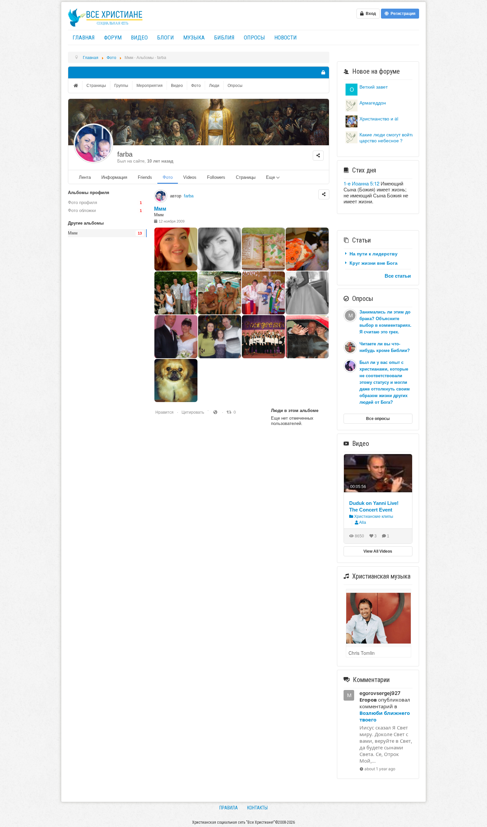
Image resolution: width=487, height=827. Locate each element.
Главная (84, 37)
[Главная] (77, 85)
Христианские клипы (373, 516)
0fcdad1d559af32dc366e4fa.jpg (189, 255)
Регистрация (402, 13)
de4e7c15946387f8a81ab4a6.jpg (189, 386)
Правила (228, 807)
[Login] (323, 72)
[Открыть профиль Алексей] (351, 104)
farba (125, 154)
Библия (224, 37)
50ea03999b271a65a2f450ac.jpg (232, 343)
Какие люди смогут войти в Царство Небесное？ (388, 137)
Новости (285, 37)
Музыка (194, 37)
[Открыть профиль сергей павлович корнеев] (351, 88)
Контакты (257, 807)
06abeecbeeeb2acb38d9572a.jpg (321, 255)
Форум (113, 37)
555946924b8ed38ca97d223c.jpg (277, 299)
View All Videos (377, 551)
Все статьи (398, 275)
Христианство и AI (378, 118)
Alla (362, 522)
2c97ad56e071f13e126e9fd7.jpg (276, 255)
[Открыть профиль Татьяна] (351, 120)
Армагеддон (372, 102)
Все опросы (378, 418)
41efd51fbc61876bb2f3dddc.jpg (232, 299)
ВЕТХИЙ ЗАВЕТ (373, 86)
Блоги (165, 37)
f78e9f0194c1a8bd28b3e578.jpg (320, 299)
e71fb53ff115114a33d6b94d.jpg (188, 343)
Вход (370, 13)
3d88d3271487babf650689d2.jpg (233, 255)
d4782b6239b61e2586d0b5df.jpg (190, 299)
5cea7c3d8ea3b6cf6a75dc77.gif (320, 343)
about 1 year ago (379, 768)
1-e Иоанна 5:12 (361, 183)
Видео (139, 37)
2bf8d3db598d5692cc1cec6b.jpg (277, 343)
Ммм (160, 209)
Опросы (254, 37)
